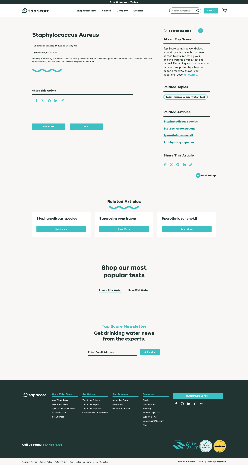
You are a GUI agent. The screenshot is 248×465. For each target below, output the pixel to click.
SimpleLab (220, 461)
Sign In (146, 400)
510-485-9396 (52, 445)
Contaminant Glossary (153, 421)
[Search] (197, 10)
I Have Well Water (138, 290)
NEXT (87, 126)
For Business (58, 417)
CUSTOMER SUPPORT (198, 396)
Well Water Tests (60, 404)
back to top (206, 175)
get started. (190, 74)
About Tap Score (120, 400)
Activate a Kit (149, 404)
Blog (145, 425)
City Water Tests (60, 400)
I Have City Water (110, 290)
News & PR (118, 404)
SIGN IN (211, 10)
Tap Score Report (90, 404)
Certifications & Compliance (95, 412)
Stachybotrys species (178, 142)
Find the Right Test (151, 412)
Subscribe (150, 352)
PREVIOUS (48, 126)
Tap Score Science (91, 400)
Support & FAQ (150, 417)
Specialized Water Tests (63, 408)
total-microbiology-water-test (185, 97)
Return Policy (61, 462)
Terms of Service (29, 462)
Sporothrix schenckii (178, 135)
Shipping (147, 408)
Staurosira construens (179, 129)
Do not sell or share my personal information (88, 462)
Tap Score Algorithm (91, 408)
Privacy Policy (46, 462)
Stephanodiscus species (180, 121)
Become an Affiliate (121, 408)
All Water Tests (59, 412)
